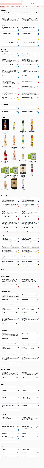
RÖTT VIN (28, 6)
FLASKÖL (12, 6)
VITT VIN (33, 6)
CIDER (23, 6)
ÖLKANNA (18, 6)
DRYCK (11, 3)
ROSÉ (38, 6)
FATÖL (7, 6)
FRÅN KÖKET (33, 3)
